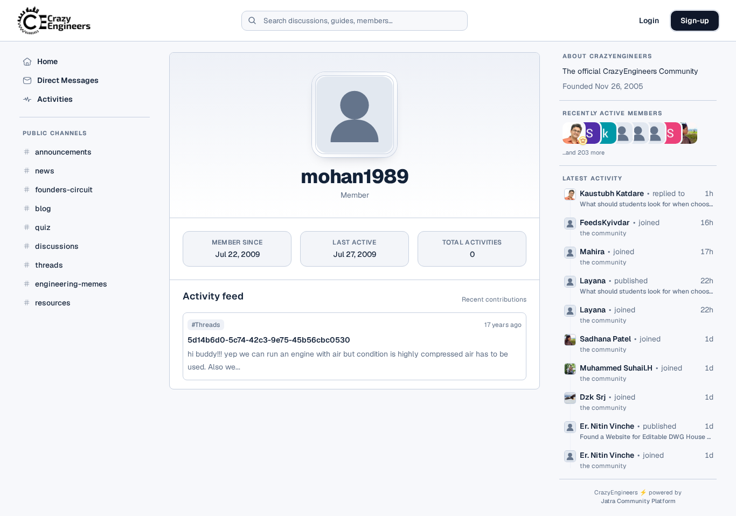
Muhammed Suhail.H (616, 368)
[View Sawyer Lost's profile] (670, 133)
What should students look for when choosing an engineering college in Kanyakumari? (646, 204)
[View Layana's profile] (654, 133)
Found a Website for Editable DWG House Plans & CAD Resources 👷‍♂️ (646, 437)
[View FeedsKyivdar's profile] (622, 133)
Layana (593, 280)
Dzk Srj (593, 397)
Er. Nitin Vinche (607, 426)
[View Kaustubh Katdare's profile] (573, 133)
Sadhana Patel (605, 339)
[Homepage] (54, 20)
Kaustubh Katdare (612, 193)
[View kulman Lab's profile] (605, 133)
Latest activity (593, 178)
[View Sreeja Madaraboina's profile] (589, 133)
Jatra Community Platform (638, 501)
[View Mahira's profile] (638, 133)
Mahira (592, 251)
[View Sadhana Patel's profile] (686, 133)
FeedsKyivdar (605, 222)
